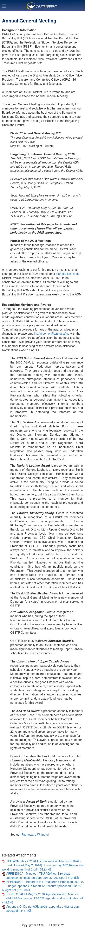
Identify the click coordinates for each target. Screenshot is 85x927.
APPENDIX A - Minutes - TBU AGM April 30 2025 (38, 873)
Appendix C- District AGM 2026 (27, 906)
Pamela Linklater (67, 274)
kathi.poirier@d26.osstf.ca (52, 333)
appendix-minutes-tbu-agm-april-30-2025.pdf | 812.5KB (42, 877)
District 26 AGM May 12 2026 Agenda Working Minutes (42, 894)
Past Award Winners (34, 834)
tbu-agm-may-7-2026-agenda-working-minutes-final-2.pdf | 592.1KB (43, 867)
